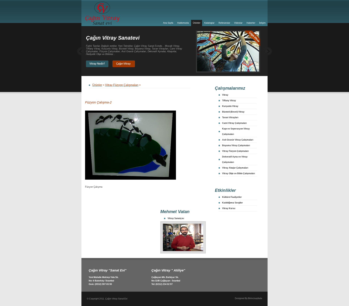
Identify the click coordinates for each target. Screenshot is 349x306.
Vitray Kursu (228, 208)
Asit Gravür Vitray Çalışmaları (237, 140)
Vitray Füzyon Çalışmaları (235, 151)
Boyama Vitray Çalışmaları (236, 145)
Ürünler (196, 23)
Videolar (238, 23)
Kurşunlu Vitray (230, 106)
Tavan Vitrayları (230, 117)
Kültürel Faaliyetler (232, 197)
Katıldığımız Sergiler (232, 202)
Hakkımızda (183, 23)
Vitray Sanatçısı (176, 218)
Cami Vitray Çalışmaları (234, 123)
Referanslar (224, 23)
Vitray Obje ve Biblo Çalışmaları (238, 173)
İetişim (262, 23)
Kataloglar (209, 23)
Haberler (250, 23)
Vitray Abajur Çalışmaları (235, 168)
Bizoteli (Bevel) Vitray (233, 112)
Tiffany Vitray (229, 100)
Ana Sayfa (168, 23)
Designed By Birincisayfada (248, 298)
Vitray (225, 95)
